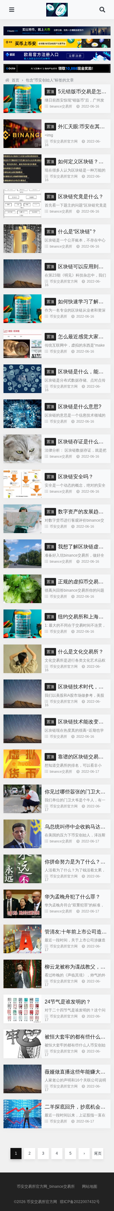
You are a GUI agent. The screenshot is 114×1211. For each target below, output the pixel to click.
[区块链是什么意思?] (22, 426)
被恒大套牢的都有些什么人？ (78, 1036)
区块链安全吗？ (70, 476)
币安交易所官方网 (64, 141)
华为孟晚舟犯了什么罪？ (72, 896)
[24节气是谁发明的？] (22, 1021)
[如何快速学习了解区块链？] (22, 321)
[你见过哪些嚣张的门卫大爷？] (22, 811)
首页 (15, 80)
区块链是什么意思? (74, 406)
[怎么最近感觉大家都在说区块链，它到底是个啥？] (22, 356)
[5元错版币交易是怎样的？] (22, 111)
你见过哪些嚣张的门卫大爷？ (78, 791)
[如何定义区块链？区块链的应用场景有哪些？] (22, 181)
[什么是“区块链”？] (22, 251)
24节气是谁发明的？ (68, 1001)
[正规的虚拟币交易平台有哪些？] (22, 601)
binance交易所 (61, 106)
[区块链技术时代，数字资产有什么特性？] (22, 706)
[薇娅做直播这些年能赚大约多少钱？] (22, 1091)
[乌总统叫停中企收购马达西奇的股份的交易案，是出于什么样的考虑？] (22, 846)
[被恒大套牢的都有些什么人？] (22, 1056)
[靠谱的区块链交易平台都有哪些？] (22, 776)
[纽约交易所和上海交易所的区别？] (22, 636)
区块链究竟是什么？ (75, 196)
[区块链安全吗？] (22, 496)
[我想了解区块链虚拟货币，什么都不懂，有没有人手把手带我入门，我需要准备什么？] (22, 566)
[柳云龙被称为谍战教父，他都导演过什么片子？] (22, 986)
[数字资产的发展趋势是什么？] (22, 531)
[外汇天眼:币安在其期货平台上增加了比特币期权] (22, 146)
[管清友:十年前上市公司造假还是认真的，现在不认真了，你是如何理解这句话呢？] (22, 951)
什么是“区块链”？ (72, 231)
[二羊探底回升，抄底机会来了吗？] (22, 1126)
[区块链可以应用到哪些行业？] (22, 286)
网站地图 (89, 1186)
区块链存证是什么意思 (78, 441)
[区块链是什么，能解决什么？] (22, 391)
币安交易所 (58, 316)
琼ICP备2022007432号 (80, 1202)
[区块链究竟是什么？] (22, 216)
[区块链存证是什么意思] (22, 461)
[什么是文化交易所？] (22, 671)
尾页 (98, 1153)
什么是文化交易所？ (75, 651)
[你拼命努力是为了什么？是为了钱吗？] (22, 881)
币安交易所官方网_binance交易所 (46, 1186)
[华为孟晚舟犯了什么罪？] (22, 916)
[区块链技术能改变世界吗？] (22, 741)
